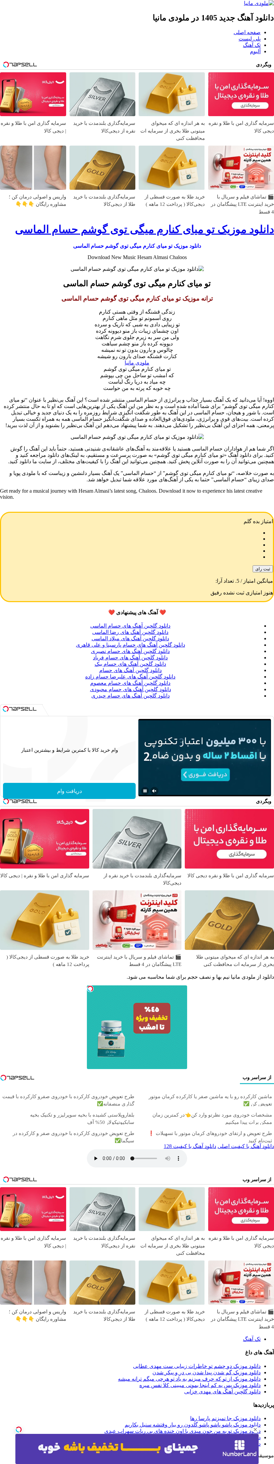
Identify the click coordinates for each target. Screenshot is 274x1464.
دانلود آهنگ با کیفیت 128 (190, 1146)
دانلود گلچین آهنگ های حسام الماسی (130, 626)
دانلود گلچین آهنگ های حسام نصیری (130, 651)
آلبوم (255, 51)
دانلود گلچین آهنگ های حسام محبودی (130, 689)
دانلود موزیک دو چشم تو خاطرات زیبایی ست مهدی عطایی (197, 1366)
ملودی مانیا (137, 362)
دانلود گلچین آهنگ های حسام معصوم (130, 683)
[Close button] (255, 1429)
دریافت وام (69, 791)
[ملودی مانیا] (259, 3)
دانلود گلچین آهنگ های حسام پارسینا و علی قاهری (130, 645)
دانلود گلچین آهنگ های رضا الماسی (130, 632)
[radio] (130, 533)
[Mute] (154, 791)
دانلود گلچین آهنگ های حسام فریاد (130, 657)
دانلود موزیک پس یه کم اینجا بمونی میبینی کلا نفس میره (200, 1385)
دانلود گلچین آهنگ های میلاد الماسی (130, 638)
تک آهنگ (252, 45)
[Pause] (145, 791)
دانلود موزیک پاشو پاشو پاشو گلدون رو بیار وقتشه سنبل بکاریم (193, 1425)
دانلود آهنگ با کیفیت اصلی (246, 1146)
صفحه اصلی (247, 32)
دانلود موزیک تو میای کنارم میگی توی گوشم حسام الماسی (144, 229)
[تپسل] (18, 1429)
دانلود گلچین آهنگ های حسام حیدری (130, 696)
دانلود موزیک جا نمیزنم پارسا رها (225, 1418)
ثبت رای (262, 568)
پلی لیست (250, 39)
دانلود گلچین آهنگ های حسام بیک (130, 664)
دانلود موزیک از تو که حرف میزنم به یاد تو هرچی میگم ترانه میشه (189, 1379)
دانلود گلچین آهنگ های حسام (130, 670)
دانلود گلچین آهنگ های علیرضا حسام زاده (130, 676)
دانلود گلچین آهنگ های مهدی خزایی (222, 1391)
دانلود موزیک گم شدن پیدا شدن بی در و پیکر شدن (206, 1372)
